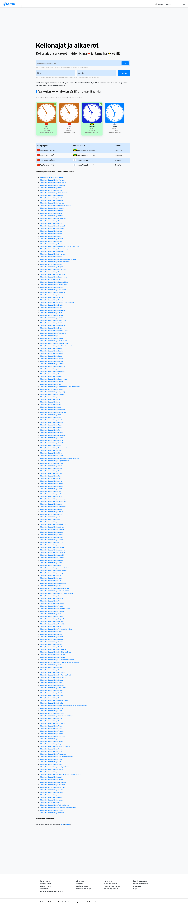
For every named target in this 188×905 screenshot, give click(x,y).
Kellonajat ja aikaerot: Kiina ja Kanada (51, 440)
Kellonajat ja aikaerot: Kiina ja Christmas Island (54, 282)
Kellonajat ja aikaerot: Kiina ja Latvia (51, 481)
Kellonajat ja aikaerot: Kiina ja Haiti (50, 384)
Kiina (62, 824)
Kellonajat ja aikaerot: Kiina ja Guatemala (52, 371)
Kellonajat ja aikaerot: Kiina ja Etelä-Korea (52, 323)
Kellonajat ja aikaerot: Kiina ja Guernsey (52, 374)
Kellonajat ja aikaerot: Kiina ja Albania (51, 187)
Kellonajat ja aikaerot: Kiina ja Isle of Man (52, 409)
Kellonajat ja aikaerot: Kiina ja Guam (50, 369)
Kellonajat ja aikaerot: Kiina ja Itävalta (51, 420)
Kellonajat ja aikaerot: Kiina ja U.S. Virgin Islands (54, 767)
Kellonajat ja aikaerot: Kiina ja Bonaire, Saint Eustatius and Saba (59, 246)
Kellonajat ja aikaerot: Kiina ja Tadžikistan (52, 723)
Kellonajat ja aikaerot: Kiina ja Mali (50, 517)
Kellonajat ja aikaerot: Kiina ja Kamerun (51, 438)
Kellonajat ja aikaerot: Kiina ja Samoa (51, 670)
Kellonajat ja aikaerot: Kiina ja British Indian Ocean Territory (58, 259)
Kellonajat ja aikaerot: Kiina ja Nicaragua (52, 573)
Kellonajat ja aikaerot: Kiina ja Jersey (51, 430)
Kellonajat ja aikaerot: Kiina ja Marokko (51, 522)
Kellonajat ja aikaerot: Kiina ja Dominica (52, 300)
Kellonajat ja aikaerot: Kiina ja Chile (50, 279)
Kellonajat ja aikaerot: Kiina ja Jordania (51, 432)
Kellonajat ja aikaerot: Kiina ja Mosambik (52, 555)
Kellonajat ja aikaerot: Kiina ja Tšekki (51, 764)
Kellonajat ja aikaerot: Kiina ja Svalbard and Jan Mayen (56, 716)
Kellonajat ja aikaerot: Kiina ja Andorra (51, 195)
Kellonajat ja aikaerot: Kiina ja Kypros (51, 476)
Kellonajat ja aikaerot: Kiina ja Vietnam (51, 800)
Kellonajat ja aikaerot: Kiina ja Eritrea (51, 313)
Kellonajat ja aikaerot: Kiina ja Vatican (51, 792)
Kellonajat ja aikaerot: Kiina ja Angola (51, 198)
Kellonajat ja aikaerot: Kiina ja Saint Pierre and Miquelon (57, 659)
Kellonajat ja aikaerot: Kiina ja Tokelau (51, 741)
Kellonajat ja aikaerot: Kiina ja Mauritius (51, 532)
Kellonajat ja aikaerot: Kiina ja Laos (50, 478)
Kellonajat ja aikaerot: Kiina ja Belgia (51, 231)
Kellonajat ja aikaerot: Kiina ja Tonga (51, 744)
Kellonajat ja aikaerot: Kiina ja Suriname (52, 713)
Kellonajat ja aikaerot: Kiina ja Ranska (51, 634)
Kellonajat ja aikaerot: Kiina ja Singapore (52, 690)
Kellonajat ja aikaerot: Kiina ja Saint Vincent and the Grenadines (59, 662)
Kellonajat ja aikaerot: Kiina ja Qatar (50, 631)
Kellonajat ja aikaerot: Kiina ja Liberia (51, 489)
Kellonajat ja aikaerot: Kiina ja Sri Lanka (51, 708)
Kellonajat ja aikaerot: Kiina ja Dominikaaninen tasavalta (57, 302)
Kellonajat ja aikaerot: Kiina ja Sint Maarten (53, 693)
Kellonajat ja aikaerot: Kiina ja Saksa (51, 665)
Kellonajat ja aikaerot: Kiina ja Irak (50, 399)
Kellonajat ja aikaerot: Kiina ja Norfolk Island (53, 583)
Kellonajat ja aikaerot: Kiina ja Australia (51, 216)
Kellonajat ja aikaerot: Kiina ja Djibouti (51, 297)
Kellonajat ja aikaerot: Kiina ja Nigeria (51, 578)
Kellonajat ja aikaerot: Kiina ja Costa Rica (52, 292)
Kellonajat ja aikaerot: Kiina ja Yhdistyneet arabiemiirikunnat (58, 807)
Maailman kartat (45, 886)
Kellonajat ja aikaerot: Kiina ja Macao (51, 504)
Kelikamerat (108, 881)
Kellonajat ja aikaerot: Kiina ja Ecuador (51, 305)
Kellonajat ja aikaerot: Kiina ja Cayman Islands (53, 277)
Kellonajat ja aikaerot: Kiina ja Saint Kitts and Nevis (55, 652)
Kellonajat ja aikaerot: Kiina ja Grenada (51, 361)
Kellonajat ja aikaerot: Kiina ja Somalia (51, 703)
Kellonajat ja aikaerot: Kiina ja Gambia (51, 351)
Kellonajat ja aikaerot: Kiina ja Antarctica (52, 203)
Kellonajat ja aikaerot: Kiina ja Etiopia (51, 328)
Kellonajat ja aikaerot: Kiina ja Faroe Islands (53, 333)
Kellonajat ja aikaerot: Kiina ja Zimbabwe (52, 813)
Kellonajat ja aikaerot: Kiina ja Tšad (50, 762)
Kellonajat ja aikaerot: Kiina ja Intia (50, 397)
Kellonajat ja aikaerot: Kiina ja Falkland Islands (53, 330)
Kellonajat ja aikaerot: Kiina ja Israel (50, 415)
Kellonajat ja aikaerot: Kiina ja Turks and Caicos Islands (56, 756)
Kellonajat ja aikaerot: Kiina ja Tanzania (52, 731)
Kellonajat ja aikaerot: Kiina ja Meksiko (51, 537)
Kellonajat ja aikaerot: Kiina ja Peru (50, 614)
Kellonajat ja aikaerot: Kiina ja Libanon (51, 486)
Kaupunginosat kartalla (112, 886)
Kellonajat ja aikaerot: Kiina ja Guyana (51, 381)
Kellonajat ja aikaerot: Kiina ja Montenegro (53, 550)
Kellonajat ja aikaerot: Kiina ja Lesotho (51, 483)
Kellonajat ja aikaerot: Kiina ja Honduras (52, 389)
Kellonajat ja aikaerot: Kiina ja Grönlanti (51, 364)
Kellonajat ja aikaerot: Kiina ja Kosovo (51, 463)
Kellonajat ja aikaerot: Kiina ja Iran (50, 402)
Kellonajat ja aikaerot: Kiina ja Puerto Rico (52, 624)
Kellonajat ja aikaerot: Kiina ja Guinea (51, 376)
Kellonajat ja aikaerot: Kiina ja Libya (50, 491)
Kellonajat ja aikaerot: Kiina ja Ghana (51, 356)
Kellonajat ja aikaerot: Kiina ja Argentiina (52, 208)
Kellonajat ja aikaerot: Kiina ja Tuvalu (51, 759)
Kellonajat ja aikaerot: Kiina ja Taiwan (51, 726)
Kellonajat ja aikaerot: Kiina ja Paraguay (52, 611)
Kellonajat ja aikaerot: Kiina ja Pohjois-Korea (53, 619)
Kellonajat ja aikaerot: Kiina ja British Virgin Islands (55, 261)
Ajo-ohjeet (80, 881)
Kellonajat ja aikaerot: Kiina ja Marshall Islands (53, 524)
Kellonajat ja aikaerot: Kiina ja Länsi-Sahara (53, 501)
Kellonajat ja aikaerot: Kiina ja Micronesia (52, 540)
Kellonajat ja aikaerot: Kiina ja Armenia (51, 210)
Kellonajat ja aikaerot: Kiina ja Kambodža (52, 435)
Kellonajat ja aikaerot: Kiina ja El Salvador (52, 310)
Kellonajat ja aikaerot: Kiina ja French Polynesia (54, 343)
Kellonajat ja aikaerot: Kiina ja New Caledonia (53, 570)
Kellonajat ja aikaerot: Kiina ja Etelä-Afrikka (53, 320)
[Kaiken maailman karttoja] (9, 4)
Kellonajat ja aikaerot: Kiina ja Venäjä (51, 797)
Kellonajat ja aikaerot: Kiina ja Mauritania (52, 529)
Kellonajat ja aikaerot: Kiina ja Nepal (50, 565)
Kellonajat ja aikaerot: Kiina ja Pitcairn (51, 616)
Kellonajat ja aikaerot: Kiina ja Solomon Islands (54, 700)
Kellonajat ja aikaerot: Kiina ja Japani (51, 425)
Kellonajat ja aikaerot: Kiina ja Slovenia (51, 698)
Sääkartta (79, 883)
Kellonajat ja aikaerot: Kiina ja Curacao (51, 295)
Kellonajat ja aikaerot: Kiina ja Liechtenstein (53, 494)
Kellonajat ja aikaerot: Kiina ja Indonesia (52, 394)
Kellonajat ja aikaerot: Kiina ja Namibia (51, 560)
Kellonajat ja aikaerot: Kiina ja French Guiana (53, 341)
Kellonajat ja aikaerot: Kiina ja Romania (51, 639)
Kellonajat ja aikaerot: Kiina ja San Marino (52, 672)
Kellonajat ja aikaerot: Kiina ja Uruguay (51, 779)
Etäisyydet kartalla (110, 883)
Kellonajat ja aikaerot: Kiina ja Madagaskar (53, 506)
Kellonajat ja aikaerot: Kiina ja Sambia (51, 667)
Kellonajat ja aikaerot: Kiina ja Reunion (51, 637)
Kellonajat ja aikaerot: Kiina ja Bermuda (51, 239)
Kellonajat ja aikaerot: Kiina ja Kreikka (51, 466)
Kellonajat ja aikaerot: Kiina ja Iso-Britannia (53, 412)
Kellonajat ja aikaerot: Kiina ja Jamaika (51, 422)
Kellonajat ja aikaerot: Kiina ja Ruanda (51, 642)
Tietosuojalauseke (54, 902)
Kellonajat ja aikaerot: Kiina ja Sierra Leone (53, 688)
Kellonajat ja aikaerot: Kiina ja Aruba (51, 213)
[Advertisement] (94, 24)
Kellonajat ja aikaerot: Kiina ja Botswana (52, 251)
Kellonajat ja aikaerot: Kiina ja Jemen (51, 427)
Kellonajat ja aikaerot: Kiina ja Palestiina (52, 603)
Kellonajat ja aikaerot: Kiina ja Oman (50, 596)
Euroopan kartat (45, 883)
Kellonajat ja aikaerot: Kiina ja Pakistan (51, 598)
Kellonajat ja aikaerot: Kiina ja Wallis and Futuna (54, 805)
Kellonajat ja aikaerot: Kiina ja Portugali (51, 621)
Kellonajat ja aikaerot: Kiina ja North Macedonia (54, 591)
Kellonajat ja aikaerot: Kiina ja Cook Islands (53, 290)
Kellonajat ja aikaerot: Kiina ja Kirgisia (51, 450)
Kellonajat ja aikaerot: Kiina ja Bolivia (51, 244)
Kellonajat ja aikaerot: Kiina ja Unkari (51, 777)
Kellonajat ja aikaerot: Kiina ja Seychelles (52, 685)
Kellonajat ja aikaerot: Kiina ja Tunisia (51, 749)
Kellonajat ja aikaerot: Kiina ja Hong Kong (52, 392)
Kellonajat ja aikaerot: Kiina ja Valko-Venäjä (53, 787)
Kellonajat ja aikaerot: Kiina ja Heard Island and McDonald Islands (60, 386)
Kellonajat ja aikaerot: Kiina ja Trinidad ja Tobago (55, 746)
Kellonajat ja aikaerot (67, 45)
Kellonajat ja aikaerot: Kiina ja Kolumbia (51, 455)
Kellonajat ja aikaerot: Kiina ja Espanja (51, 315)
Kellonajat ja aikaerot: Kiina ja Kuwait (51, 473)
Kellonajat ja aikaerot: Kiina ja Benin (50, 236)
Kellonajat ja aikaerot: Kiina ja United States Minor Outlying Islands (60, 774)
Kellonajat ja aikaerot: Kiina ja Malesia (51, 514)
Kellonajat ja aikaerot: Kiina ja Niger (50, 575)
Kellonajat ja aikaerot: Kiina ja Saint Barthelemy (54, 647)
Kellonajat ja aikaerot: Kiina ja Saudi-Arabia (53, 677)
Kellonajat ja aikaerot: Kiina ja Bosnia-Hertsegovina (55, 249)
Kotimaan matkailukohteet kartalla (51, 891)
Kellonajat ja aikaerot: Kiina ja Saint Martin (52, 657)
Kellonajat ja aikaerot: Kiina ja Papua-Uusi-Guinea (55, 608)
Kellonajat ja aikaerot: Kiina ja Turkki (50, 751)
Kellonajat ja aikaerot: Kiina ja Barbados (52, 228)
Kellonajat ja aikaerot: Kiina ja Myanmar (52, 557)
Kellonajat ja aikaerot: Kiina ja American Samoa (54, 193)
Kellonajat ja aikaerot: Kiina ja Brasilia (51, 256)
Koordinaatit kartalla (140, 881)
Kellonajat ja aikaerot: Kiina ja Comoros (52, 287)
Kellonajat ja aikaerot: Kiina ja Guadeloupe (52, 366)
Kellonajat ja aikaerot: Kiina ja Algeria (51, 190)
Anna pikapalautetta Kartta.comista (85, 902)
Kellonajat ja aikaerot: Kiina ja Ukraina (51, 772)
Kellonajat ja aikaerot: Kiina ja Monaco (51, 545)
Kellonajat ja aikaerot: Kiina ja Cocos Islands (53, 284)
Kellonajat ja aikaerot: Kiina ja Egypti (51, 307)
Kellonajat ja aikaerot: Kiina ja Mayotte (51, 534)
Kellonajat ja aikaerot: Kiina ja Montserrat (52, 552)
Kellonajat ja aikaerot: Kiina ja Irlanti (50, 404)
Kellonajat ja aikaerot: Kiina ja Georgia (51, 353)
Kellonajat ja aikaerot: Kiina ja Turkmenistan (53, 754)
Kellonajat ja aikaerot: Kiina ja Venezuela (52, 795)
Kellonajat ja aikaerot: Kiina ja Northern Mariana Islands (56, 593)
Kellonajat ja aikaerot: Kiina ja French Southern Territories (57, 346)
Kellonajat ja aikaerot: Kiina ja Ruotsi (51, 644)
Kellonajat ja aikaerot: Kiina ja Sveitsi (51, 718)
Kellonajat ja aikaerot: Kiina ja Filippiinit (51, 338)
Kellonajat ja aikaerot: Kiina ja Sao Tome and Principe (56, 675)
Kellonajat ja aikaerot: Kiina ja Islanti (50, 407)
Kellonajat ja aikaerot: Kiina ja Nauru (51, 563)
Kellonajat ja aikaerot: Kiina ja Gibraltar (51, 358)
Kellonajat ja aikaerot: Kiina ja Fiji (49, 335)
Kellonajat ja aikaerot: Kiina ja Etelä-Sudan (53, 325)
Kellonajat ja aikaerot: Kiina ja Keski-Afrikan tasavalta (56, 448)
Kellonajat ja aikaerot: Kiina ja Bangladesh (52, 226)
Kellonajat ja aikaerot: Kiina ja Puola (50, 626)
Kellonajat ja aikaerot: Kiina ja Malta (50, 519)
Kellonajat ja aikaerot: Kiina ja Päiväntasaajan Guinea (56, 629)
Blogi (135, 888)
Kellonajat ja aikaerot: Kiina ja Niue (50, 580)
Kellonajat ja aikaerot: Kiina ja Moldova (51, 542)
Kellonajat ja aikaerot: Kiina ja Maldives (51, 512)
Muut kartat (137, 886)
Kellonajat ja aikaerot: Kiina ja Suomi (52, 177)
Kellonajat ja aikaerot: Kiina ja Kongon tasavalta (54, 460)
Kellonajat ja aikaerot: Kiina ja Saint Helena (53, 649)
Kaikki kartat (44, 888)
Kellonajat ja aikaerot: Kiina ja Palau (50, 601)
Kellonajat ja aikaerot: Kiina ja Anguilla (51, 200)
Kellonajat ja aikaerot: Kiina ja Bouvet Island (53, 254)
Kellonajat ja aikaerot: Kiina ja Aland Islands (53, 182)
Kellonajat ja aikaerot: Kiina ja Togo (50, 739)
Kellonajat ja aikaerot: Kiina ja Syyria (51, 721)
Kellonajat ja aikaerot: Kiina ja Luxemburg (52, 499)
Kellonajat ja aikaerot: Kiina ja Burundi (51, 272)
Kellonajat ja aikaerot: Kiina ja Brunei (51, 264)
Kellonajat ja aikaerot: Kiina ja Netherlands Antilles (55, 568)
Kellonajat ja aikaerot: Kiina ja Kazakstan (52, 443)
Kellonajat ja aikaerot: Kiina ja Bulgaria (51, 267)
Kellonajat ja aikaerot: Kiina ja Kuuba (51, 471)
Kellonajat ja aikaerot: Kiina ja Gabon (51, 348)
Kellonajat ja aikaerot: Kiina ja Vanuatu (51, 790)
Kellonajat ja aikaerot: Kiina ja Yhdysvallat (52, 810)
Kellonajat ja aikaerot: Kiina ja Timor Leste (52, 736)
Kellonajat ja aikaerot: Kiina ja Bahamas (51, 221)
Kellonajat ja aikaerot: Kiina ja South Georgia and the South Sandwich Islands (63, 705)
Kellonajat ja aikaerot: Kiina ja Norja (50, 585)
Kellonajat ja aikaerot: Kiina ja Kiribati (51, 453)
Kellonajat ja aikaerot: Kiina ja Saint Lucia (52, 654)
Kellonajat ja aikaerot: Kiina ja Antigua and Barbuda (55, 205)
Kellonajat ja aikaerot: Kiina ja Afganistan (52, 180)
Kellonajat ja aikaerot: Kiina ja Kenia (50, 445)
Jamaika (67, 824)
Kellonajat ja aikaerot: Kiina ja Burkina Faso (53, 269)
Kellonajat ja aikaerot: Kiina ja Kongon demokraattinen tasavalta (59, 458)
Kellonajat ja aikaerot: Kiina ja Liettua (51, 496)
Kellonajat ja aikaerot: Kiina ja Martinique (52, 527)
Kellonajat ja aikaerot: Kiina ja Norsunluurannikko (54, 588)
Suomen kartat (45, 881)
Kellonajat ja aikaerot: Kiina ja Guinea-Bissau (53, 379)
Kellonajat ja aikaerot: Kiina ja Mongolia (52, 547)
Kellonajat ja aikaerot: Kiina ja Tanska (51, 728)
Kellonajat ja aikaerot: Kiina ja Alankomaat (52, 185)
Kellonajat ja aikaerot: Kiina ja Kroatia (51, 468)
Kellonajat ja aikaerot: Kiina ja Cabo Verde (52, 274)
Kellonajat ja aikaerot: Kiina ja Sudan (51, 710)
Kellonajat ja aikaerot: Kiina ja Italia (50, 417)
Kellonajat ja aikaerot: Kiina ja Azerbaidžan (53, 218)
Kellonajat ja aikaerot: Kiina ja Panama (51, 606)
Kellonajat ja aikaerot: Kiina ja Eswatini (51, 318)
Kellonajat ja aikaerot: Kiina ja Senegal (51, 680)
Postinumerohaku (82, 886)
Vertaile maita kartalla (140, 883)
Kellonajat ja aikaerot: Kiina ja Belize (50, 233)
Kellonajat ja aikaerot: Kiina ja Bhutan (51, 241)
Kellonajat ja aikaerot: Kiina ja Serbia (51, 682)
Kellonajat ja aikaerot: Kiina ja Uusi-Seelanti (53, 782)
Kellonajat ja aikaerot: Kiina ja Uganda (51, 769)
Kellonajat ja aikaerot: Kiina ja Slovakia (51, 695)
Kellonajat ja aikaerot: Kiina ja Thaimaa (51, 733)
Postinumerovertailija (83, 888)
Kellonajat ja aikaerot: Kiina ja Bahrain (51, 223)
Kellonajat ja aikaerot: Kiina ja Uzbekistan (52, 784)
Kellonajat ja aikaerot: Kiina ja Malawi (51, 509)
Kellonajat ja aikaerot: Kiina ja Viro (50, 802)
